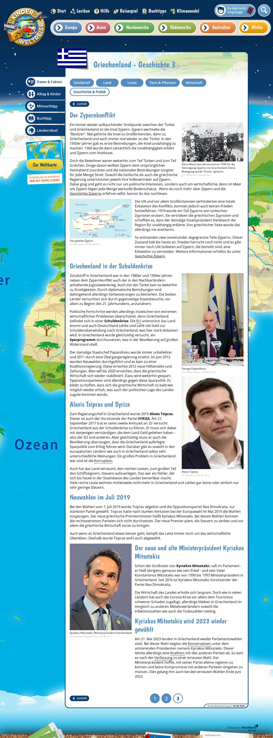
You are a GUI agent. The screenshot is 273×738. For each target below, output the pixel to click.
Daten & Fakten (49, 81)
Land (107, 82)
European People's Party (86, 636)
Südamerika (180, 27)
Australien (221, 27)
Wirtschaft (194, 82)
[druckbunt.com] (242, 728)
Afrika (256, 27)
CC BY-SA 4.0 (92, 244)
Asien (101, 27)
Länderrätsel (47, 130)
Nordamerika (137, 27)
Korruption (103, 460)
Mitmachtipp (47, 106)
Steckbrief (82, 82)
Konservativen (199, 643)
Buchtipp (44, 118)
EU (138, 321)
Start (61, 11)
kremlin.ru (190, 475)
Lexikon (83, 11)
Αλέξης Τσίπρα (193, 372)
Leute (132, 82)
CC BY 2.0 (105, 636)
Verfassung (163, 657)
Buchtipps (157, 11)
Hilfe (104, 11)
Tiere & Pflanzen (162, 82)
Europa (71, 27)
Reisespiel (129, 11)
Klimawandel (188, 11)
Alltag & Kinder (49, 94)
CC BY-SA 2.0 (208, 372)
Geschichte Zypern (150, 256)
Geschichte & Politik (90, 92)
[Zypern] (101, 218)
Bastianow (79, 244)
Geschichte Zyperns (86, 193)
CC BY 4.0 (203, 475)
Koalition (177, 653)
